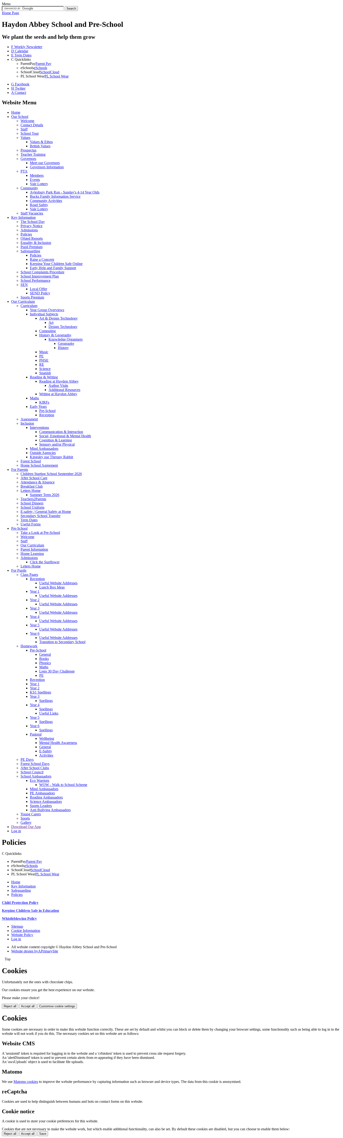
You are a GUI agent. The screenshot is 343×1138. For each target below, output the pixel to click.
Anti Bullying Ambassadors (50, 810)
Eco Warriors (39, 780)
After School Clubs (35, 768)
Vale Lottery (39, 184)
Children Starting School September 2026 (51, 474)
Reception (46, 415)
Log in (16, 831)
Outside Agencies (43, 453)
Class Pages (29, 575)
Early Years (38, 407)
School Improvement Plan (40, 276)
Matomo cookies (26, 1082)
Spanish (45, 373)
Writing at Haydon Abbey (58, 394)
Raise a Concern (42, 259)
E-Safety (45, 751)
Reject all (10, 1006)
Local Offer (38, 289)
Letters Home (31, 491)
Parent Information (34, 549)
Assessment (29, 419)
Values (25, 138)
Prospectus (28, 150)
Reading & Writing (44, 377)
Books (44, 659)
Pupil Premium (31, 247)
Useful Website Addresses (58, 583)
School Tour (30, 133)
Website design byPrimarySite (34, 951)
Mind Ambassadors (44, 449)
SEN (24, 285)
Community (29, 188)
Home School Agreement (39, 465)
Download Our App (26, 827)
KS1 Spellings (40, 692)
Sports (25, 818)
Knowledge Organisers (66, 339)
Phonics (45, 663)
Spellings (46, 701)
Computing (47, 331)
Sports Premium (32, 297)
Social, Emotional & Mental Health (65, 436)
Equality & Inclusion (36, 243)
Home (15, 112)
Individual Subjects (44, 314)
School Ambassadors (36, 776)
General (45, 654)
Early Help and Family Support (53, 268)
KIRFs (44, 402)
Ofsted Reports (32, 238)
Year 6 (34, 633)
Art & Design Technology (58, 318)
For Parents (19, 470)
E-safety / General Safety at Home (46, 512)
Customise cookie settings (57, 1006)
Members (37, 175)
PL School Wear (57, 76)
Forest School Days (35, 764)
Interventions (39, 428)
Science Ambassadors (46, 801)
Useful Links (48, 713)
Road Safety (39, 205)
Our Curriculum (23, 301)
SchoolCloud (49, 72)
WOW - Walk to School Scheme (63, 785)
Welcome (27, 121)
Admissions (29, 230)
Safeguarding (30, 251)
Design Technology (63, 327)
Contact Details (32, 125)
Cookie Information (25, 931)
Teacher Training (33, 154)
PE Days (27, 759)
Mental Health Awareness (58, 743)
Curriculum (29, 306)
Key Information (23, 217)
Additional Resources (64, 390)
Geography (66, 343)
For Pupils (18, 570)
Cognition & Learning (55, 440)
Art (51, 322)
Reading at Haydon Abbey (59, 381)
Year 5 (34, 625)
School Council (32, 772)
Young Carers (31, 814)
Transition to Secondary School (62, 642)
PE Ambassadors (42, 793)
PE (41, 356)
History (63, 348)
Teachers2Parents (33, 499)
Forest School (31, 461)
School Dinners (32, 503)
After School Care (34, 478)
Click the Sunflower (45, 562)
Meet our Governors (45, 163)
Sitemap (17, 926)
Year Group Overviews (47, 310)
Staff (24, 129)
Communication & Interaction (61, 432)
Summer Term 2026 (44, 495)
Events (35, 180)
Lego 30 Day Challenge (57, 671)
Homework (29, 646)
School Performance (35, 280)
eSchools (40, 68)
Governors (28, 159)
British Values (40, 146)
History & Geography (55, 335)
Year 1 (34, 591)
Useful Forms (31, 524)
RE (41, 364)
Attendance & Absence (38, 482)
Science (45, 369)
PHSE (44, 360)
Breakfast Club (32, 486)
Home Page (10, 13)
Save (42, 1133)
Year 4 (34, 617)
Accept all (28, 1006)
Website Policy (22, 935)
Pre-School (47, 411)
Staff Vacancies (32, 213)
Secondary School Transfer (40, 516)
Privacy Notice (31, 226)
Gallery (26, 822)
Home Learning (32, 554)
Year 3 (34, 608)
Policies (26, 234)
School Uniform (32, 507)
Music (43, 352)
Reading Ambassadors (46, 797)
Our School (19, 117)
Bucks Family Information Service (55, 196)
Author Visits (58, 386)
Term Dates (29, 520)
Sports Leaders (41, 806)
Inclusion (27, 423)
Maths (34, 398)
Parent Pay (43, 64)
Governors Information (47, 167)
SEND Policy (40, 293)
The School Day (33, 222)
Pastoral (36, 734)
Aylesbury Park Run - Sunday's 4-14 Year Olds (64, 192)
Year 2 (34, 600)
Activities (46, 755)
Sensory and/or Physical (57, 444)
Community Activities (46, 201)
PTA (24, 171)
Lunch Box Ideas (52, 587)
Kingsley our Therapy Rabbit (51, 457)
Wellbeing (46, 738)
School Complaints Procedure (42, 272)
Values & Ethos (41, 142)
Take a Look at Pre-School (40, 533)
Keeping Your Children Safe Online (56, 264)
